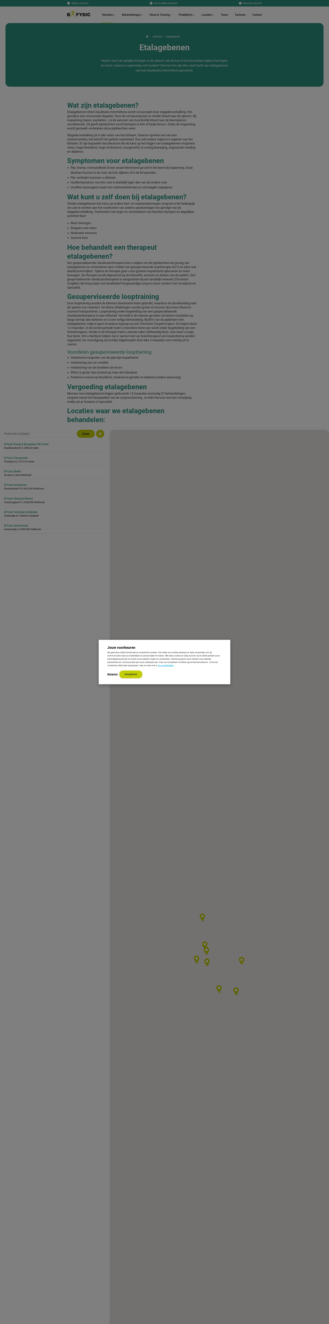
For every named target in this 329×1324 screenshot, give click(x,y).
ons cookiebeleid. (166, 665)
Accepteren (131, 674)
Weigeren (112, 674)
